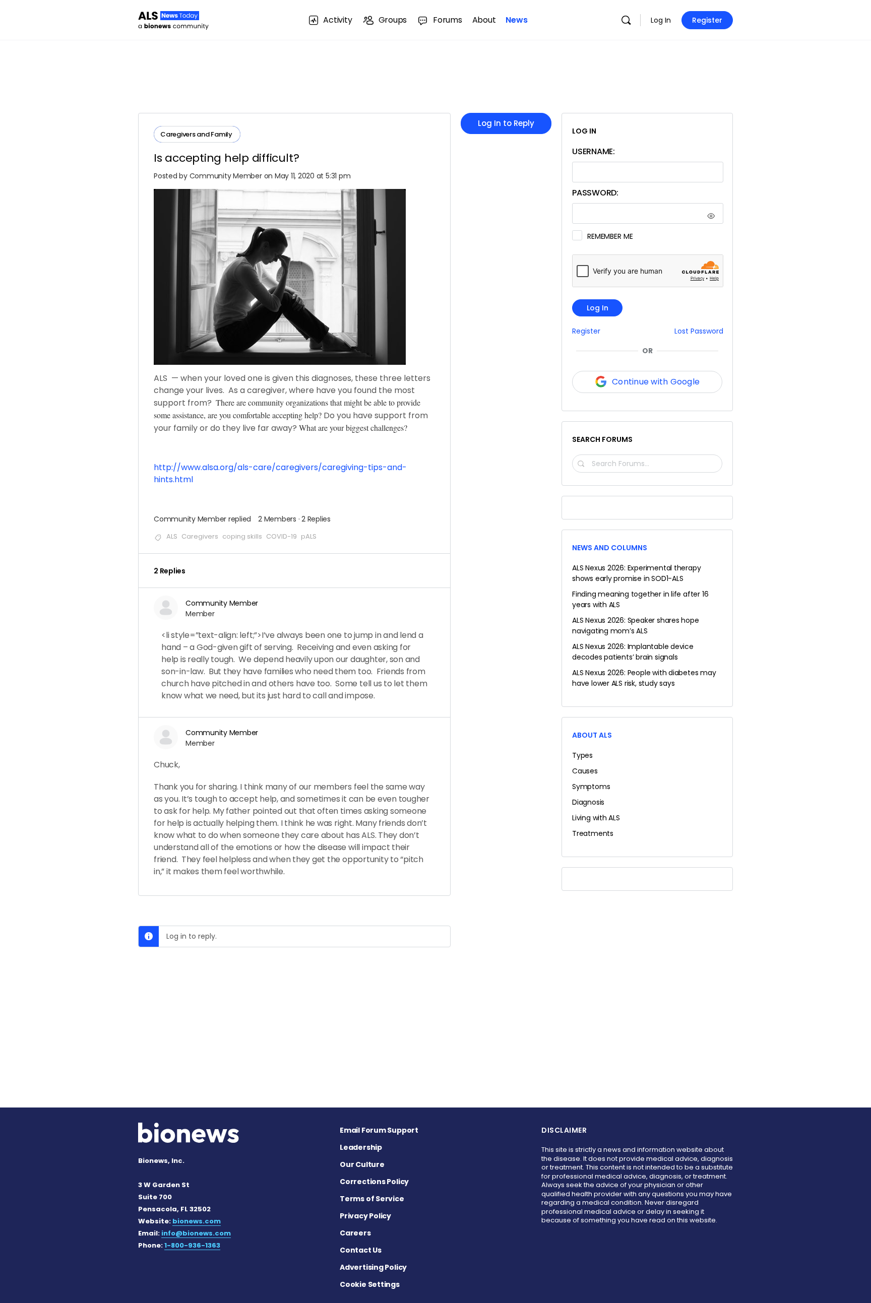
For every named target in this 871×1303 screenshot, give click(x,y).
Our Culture (362, 1164)
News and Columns (609, 548)
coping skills (242, 536)
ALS (171, 536)
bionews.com (196, 1221)
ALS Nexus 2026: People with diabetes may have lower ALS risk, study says (644, 678)
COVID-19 (281, 536)
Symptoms (591, 786)
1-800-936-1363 (192, 1245)
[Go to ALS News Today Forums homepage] (173, 19)
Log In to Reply (506, 123)
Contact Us (361, 1250)
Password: (595, 192)
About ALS (592, 735)
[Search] (626, 20)
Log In (661, 20)
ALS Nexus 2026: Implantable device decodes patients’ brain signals (633, 651)
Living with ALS (596, 818)
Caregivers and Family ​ (197, 134)
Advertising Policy (373, 1267)
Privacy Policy (365, 1216)
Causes (585, 771)
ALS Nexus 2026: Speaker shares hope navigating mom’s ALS (635, 625)
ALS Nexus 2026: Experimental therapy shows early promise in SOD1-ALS (636, 573)
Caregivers (199, 536)
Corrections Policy (374, 1182)
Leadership (361, 1147)
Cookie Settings (370, 1284)
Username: (593, 151)
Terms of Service (372, 1199)
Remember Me (610, 236)
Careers (355, 1233)
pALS (309, 536)
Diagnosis (588, 802)
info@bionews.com (196, 1233)
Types (582, 755)
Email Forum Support (379, 1130)
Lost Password (698, 331)
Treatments (592, 833)
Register (707, 20)
